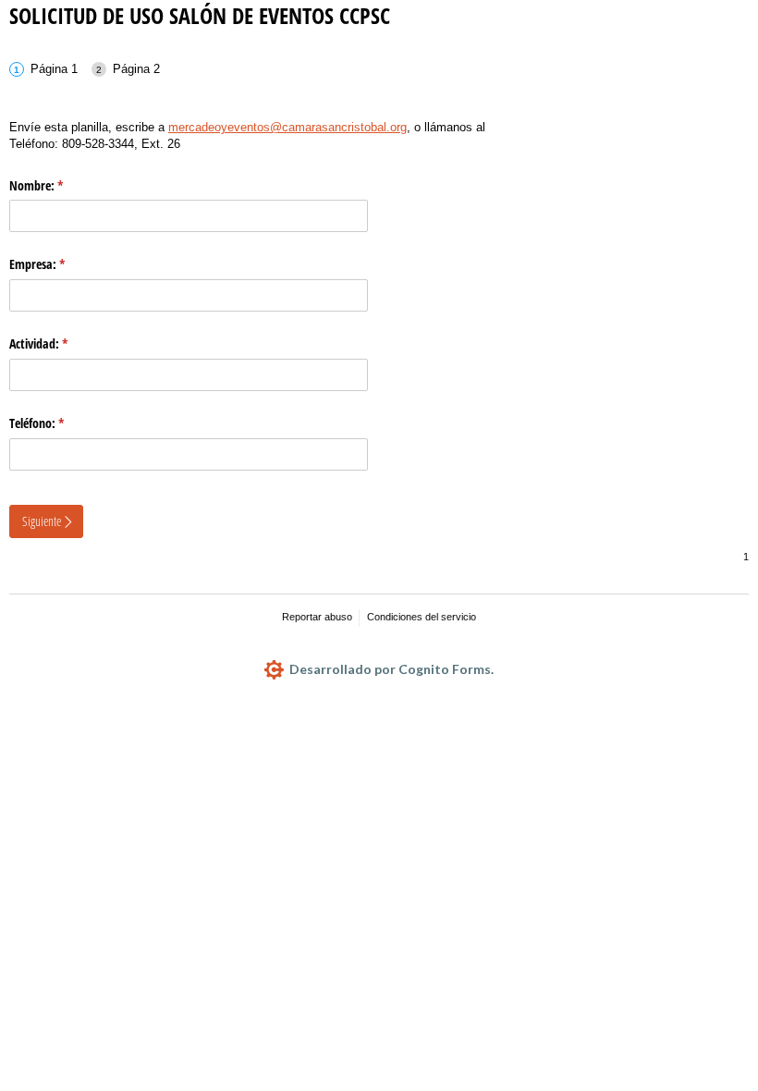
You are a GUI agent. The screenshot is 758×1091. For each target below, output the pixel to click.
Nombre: (60, 185)
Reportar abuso (317, 616)
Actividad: (62, 343)
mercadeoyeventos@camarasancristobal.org (287, 127)
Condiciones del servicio (421, 616)
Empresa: (61, 264)
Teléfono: (60, 423)
